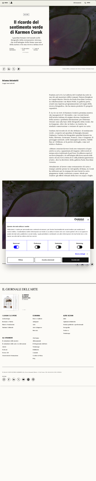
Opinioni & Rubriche (70, 338)
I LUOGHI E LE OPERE (9, 331)
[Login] (10, 3)
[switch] (37, 247)
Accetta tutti (75, 260)
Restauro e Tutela (8, 338)
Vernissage (67, 351)
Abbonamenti (77, 2)
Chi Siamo (36, 356)
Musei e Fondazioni (9, 341)
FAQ (34, 380)
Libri (65, 334)
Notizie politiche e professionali (75, 341)
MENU (6, 3)
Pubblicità (36, 370)
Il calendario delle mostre (12, 359)
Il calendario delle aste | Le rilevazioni (16, 363)
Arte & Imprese (38, 344)
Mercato (36, 348)
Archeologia (6, 334)
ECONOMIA (36, 331)
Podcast (5, 370)
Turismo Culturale (9, 344)
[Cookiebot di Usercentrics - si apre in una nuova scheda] (76, 219)
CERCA (88, 2)
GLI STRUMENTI (7, 356)
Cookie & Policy (38, 376)
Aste (34, 341)
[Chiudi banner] (88, 219)
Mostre (26, 14)
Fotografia (25, 67)
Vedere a (66, 348)
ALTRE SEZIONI (68, 331)
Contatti (36, 373)
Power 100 (6, 373)
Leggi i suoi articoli (8, 98)
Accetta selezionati (48, 260)
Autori (4, 366)
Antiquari (36, 338)
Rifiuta (20, 260)
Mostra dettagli (80, 254)
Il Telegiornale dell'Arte (41, 363)
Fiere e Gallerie (38, 334)
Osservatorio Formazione (11, 376)
